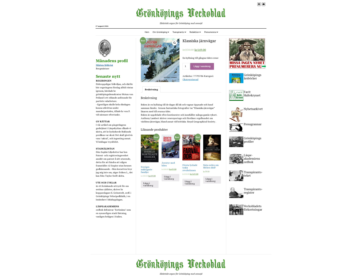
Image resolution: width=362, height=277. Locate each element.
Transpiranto (178, 32)
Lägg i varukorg (202, 66)
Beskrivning (151, 89)
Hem (147, 32)
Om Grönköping (160, 32)
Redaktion (194, 32)
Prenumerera (210, 32)
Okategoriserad (190, 79)
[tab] (151, 89)
